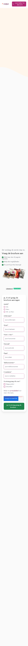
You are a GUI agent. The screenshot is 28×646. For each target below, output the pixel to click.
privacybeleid (14, 391)
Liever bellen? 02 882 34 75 (19, 4)
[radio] (14, 307)
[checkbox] (14, 309)
